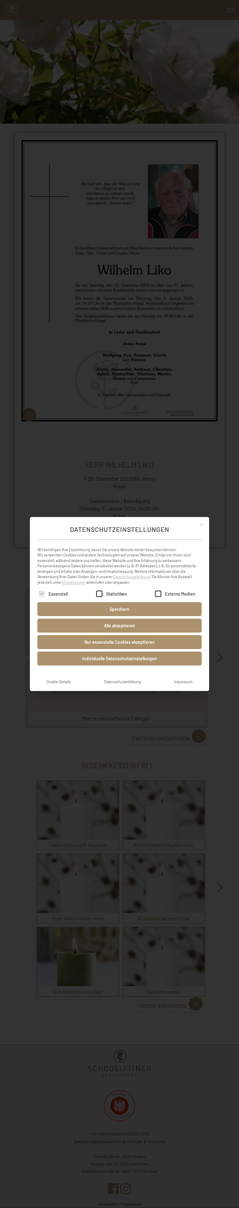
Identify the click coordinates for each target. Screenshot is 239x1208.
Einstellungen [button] (74, 582)
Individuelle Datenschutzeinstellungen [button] (119, 658)
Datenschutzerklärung (131, 576)
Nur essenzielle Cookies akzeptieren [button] (119, 642)
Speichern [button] (119, 609)
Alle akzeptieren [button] (119, 625)
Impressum (183, 681)
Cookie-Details (58, 681)
